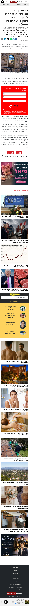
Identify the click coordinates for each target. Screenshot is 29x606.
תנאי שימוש (15, 573)
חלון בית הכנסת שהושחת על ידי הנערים (19, 72)
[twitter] (8, 39)
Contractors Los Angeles (15, 587)
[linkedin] (5, 39)
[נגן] (6, 602)
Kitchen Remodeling (15, 584)
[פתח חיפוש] (6, 1)
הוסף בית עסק (14, 302)
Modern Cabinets (15, 590)
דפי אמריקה (15, 581)
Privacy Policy (24, 112)
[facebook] (16, 39)
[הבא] (9, 602)
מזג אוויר (19, 4)
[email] (2, 39)
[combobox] (14, 297)
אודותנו (15, 570)
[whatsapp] (11, 39)
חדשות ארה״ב (15, 576)
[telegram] (13, 39)
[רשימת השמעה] (12, 602)
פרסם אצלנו (16, 568)
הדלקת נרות (25, 4)
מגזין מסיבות (16, 579)
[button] (4, 94)
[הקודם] (2, 602)
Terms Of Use (7, 113)
